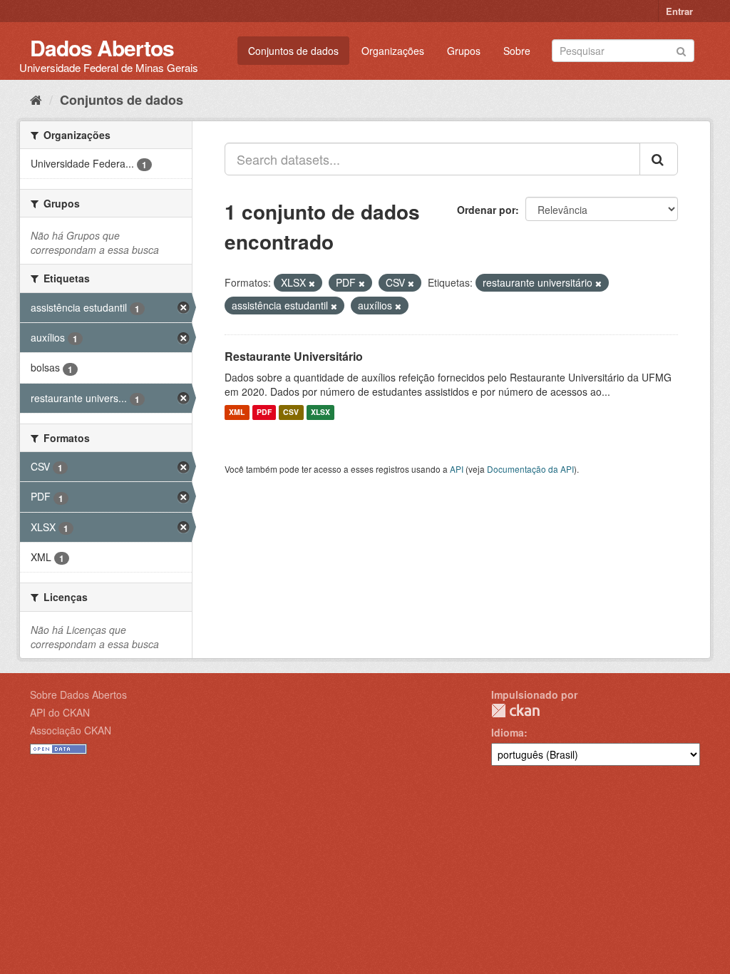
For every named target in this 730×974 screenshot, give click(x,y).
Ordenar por (486, 210)
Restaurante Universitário (294, 356)
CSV (291, 412)
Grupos (463, 50)
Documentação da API (530, 469)
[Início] (36, 99)
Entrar (679, 11)
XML (237, 412)
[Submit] (681, 49)
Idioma (507, 732)
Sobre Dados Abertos (78, 694)
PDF (264, 412)
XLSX (320, 412)
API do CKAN (60, 712)
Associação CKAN (70, 730)
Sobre (516, 50)
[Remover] (312, 283)
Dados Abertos (102, 47)
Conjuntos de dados (293, 50)
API (456, 469)
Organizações (392, 50)
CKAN (515, 710)
